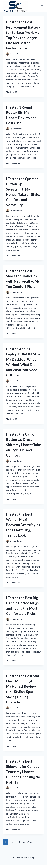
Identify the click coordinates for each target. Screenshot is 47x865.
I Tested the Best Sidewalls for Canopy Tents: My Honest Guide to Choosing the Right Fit (23, 771)
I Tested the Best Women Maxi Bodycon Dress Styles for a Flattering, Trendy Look (23, 524)
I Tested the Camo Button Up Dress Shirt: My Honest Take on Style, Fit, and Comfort (23, 444)
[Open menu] (41, 6)
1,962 (29, 842)
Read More (13, 92)
